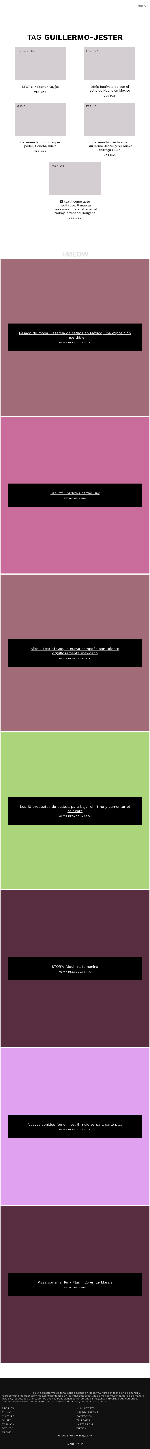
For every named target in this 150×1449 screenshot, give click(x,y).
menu (141, 5)
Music (21, 106)
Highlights (25, 50)
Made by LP (75, 1443)
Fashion (92, 50)
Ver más (40, 92)
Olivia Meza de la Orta (75, 342)
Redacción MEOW (75, 498)
